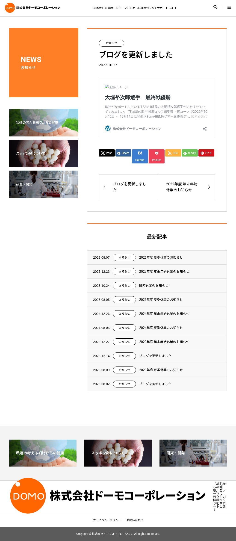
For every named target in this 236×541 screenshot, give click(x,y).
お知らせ (111, 43)
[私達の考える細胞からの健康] (43, 133)
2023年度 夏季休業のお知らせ (161, 370)
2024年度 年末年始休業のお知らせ (164, 314)
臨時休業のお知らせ (153, 285)
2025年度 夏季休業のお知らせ (161, 300)
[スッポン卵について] (43, 164)
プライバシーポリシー (107, 520)
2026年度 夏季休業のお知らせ (161, 257)
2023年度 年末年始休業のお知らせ (164, 342)
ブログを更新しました (155, 356)
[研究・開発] (43, 195)
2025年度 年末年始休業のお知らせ (164, 271)
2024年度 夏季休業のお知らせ (161, 328)
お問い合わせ (135, 520)
